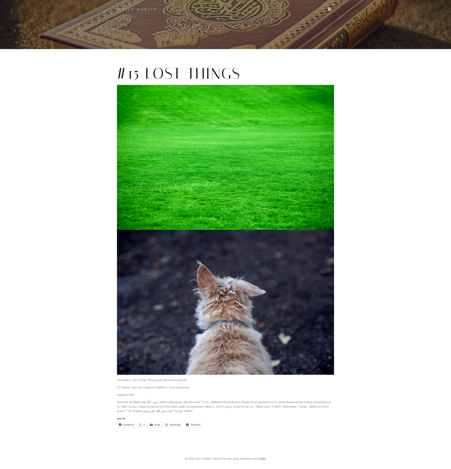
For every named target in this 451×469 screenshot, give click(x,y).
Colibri (262, 458)
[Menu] (330, 9)
